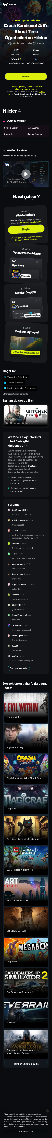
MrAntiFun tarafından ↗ (35, 63)
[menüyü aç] (47, 4)
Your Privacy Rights (26, 1131)
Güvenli (15, 59)
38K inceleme (16, 54)
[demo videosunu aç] (26, 174)
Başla (25, 76)
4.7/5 (16, 50)
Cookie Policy (19, 1126)
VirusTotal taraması (16, 63)
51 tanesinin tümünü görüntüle (15, 394)
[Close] (47, 1110)
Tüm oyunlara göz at (26, 1063)
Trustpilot (32, 466)
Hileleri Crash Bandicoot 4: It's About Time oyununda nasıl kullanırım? (24, 480)
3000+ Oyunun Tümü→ (26, 20)
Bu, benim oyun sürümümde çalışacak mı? (23, 489)
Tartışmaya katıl (18, 668)
